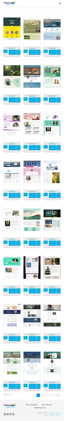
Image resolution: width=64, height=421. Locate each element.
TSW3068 (52, 48)
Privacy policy (50, 412)
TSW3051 (52, 335)
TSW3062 (32, 191)
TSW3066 (32, 96)
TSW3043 (52, 382)
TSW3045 (12, 382)
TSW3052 (32, 335)
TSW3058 (32, 239)
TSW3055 (52, 239)
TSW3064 (52, 144)
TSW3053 (52, 287)
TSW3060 (52, 96)
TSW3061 (52, 191)
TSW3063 (12, 191)
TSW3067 (12, 96)
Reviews (58, 415)
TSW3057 (32, 287)
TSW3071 (12, 144)
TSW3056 (12, 335)
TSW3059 (12, 239)
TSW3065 (32, 144)
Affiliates (52, 415)
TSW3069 (32, 48)
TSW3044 (32, 382)
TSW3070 (12, 48)
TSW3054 (12, 287)
